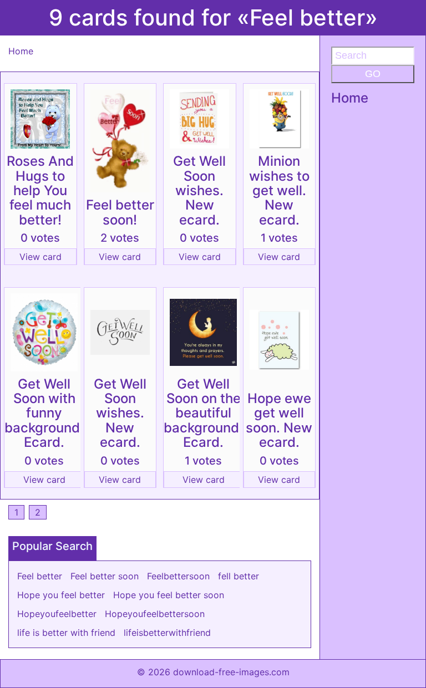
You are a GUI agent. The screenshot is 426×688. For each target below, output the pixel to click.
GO (373, 73)
